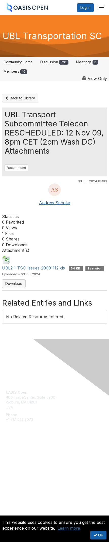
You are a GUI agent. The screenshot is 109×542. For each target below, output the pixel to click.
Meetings (86, 62)
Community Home (18, 62)
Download (13, 283)
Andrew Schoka (54, 202)
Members (14, 71)
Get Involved (16, 453)
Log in (85, 7)
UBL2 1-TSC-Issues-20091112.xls (33, 267)
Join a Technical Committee (29, 468)
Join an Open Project (23, 460)
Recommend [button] (16, 168)
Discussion (53, 62)
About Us (13, 513)
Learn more (69, 528)
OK (100, 535)
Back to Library (22, 98)
